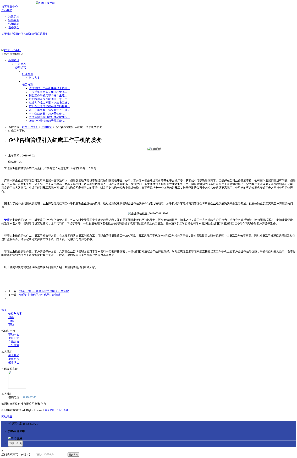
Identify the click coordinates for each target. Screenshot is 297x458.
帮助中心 (13, 334)
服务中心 (12, 6)
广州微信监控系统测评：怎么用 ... (49, 99)
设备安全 (13, 27)
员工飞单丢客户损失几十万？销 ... (49, 109)
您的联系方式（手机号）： (17, 454)
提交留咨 (73, 454)
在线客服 (13, 341)
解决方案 (34, 77)
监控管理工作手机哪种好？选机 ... (49, 88)
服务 (11, 317)
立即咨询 (15, 443)
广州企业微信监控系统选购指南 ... (49, 106)
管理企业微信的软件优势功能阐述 (39, 294)
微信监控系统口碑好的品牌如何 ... (49, 117)
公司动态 (20, 63)
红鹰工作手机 (30, 127)
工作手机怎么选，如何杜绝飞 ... (48, 91)
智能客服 (13, 20)
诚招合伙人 (19, 33)
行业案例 (27, 74)
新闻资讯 (31, 33)
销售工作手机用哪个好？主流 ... (48, 95)
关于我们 (6, 33)
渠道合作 (13, 358)
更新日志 (13, 338)
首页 (4, 6)
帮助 (11, 324)
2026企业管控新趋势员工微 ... (47, 120)
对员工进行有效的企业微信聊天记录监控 (44, 291)
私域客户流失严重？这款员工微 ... (49, 102)
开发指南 (13, 345)
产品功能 (6, 10)
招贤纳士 (13, 362)
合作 (11, 320)
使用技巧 (20, 67)
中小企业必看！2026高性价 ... (47, 113)
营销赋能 (13, 23)
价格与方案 (15, 313)
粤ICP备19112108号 (56, 410)
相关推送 (27, 84)
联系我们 (42, 33)
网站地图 (6, 416)
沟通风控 (13, 16)
